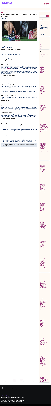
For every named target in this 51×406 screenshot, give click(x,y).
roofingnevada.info (42, 146)
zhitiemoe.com (42, 260)
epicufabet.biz (42, 205)
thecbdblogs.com (42, 378)
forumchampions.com (43, 284)
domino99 (41, 43)
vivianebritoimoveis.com (43, 302)
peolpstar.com (41, 291)
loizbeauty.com (42, 320)
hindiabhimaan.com (42, 376)
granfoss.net (41, 362)
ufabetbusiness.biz (42, 192)
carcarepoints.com (42, 240)
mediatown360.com (42, 367)
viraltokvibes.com (42, 301)
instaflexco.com (42, 88)
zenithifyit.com (42, 71)
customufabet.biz (42, 203)
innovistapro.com (42, 89)
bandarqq (11, 387)
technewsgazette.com (43, 327)
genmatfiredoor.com (42, 123)
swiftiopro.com (42, 92)
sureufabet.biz (42, 202)
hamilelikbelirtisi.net (42, 93)
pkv (40, 42)
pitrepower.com (42, 366)
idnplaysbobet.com (42, 132)
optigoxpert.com (42, 84)
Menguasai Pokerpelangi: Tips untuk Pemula (44, 31)
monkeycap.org (42, 304)
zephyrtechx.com (42, 83)
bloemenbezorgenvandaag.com (44, 336)
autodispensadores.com (43, 143)
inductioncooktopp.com (43, 144)
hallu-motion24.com (42, 360)
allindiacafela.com (42, 363)
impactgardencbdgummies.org (44, 267)
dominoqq (41, 48)
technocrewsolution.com (43, 300)
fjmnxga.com (41, 341)
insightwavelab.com (42, 108)
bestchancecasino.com (43, 141)
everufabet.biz (42, 208)
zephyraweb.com (42, 73)
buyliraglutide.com (42, 183)
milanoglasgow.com (42, 358)
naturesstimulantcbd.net (43, 268)
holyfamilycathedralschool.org (44, 152)
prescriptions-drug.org (43, 299)
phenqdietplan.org (42, 249)
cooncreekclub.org (42, 281)
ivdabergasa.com (42, 230)
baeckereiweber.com (42, 165)
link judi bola (7, 387)
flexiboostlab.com (42, 90)
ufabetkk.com (41, 325)
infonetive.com (42, 344)
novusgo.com (41, 110)
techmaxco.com (42, 95)
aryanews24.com (42, 223)
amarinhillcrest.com (42, 306)
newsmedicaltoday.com (43, 145)
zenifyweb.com (42, 121)
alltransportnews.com (43, 211)
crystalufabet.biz (42, 206)
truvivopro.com (42, 68)
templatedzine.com (42, 247)
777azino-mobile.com (43, 225)
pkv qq (40, 45)
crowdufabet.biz (42, 209)
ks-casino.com (42, 239)
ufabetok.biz (41, 207)
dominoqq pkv (42, 46)
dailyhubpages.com (42, 131)
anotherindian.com (42, 262)
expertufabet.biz (42, 188)
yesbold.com (41, 174)
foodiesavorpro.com (42, 105)
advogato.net (41, 308)
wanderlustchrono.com (43, 112)
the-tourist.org (42, 307)
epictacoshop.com (42, 345)
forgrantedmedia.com (43, 290)
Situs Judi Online (27, 4)
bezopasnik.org (42, 340)
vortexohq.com (42, 106)
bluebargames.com (42, 285)
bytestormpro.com (42, 111)
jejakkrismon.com (42, 323)
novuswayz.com (42, 85)
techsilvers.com (42, 244)
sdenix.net (41, 305)
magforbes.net (42, 303)
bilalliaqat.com (42, 142)
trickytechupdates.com (43, 375)
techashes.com (42, 167)
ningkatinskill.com (42, 245)
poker (40, 44)
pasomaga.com (42, 266)
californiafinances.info (43, 347)
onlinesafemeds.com (42, 184)
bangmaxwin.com (42, 343)
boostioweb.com (42, 56)
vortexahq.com (42, 70)
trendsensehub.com (42, 114)
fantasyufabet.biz (42, 189)
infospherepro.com (42, 104)
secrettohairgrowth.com (43, 337)
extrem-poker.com (42, 238)
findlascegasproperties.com (43, 124)
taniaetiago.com (42, 264)
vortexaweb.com (42, 74)
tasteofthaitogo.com (42, 338)
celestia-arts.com (42, 283)
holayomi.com (41, 149)
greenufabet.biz (42, 193)
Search (41, 13)
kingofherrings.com (42, 329)
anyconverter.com (42, 321)
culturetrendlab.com (42, 113)
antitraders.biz (42, 222)
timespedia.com (42, 322)
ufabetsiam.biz (42, 190)
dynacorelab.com (42, 66)
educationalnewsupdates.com (44, 54)
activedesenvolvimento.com (44, 130)
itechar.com (41, 173)
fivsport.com (41, 246)
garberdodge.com (42, 288)
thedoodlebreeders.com (43, 241)
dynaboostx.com (42, 87)
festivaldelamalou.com (43, 286)
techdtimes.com (42, 170)
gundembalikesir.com (43, 172)
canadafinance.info (42, 348)
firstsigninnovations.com (43, 287)
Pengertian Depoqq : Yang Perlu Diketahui (44, 25)
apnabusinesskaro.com (43, 380)
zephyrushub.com (42, 57)
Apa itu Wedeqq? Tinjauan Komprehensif (43, 22)
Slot (2, 12)
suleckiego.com (42, 381)
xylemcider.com (42, 263)
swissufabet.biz (42, 191)
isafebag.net (41, 309)
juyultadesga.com (42, 231)
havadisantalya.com (42, 169)
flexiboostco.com (42, 55)
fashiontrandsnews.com (43, 212)
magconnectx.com (42, 147)
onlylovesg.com (42, 129)
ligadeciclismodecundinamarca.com (45, 150)
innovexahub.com (42, 65)
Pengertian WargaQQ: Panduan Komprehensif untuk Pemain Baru (44, 28)
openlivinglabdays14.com (43, 219)
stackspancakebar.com (43, 356)
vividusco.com (42, 69)
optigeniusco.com (42, 75)
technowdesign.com (42, 227)
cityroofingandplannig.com (43, 229)
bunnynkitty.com (42, 339)
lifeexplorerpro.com (42, 109)
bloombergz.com (42, 310)
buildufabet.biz (42, 210)
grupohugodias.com (42, 242)
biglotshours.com (42, 182)
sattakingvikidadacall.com (43, 133)
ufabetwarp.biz (42, 186)
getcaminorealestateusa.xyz (44, 159)
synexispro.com (42, 148)
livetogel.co (41, 122)
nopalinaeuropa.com (42, 269)
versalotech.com (42, 94)
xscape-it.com (42, 224)
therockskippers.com (42, 361)
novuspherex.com (42, 76)
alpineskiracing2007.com (43, 364)
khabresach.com (42, 377)
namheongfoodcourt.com (43, 357)
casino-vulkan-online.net (43, 365)
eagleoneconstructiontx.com (44, 127)
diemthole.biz (41, 324)
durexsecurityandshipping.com (44, 228)
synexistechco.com (42, 67)
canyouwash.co (42, 168)
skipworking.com (42, 319)
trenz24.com (41, 318)
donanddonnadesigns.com (43, 126)
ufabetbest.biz (42, 201)
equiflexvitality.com (42, 128)
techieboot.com (42, 171)
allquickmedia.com (42, 326)
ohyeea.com (41, 259)
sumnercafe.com (42, 250)
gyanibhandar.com (42, 185)
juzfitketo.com (42, 265)
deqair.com (41, 243)
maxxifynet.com (42, 64)
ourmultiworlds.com (42, 280)
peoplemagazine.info (42, 166)
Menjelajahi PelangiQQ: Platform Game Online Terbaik (44, 34)
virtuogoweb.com (42, 181)
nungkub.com (41, 261)
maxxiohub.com (42, 72)
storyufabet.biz (42, 204)
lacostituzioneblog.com (43, 258)
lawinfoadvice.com (42, 248)
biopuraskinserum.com (43, 346)
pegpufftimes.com (42, 282)
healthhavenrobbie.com (43, 125)
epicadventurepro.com (43, 107)
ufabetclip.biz (41, 187)
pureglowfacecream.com (43, 328)
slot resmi (4, 387)
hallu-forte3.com (42, 359)
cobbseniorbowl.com (42, 226)
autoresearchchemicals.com (44, 379)
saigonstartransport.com (43, 342)
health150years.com (42, 298)
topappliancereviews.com (43, 374)
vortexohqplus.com (42, 91)
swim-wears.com (42, 289)
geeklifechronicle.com (43, 103)
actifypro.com (42, 86)
